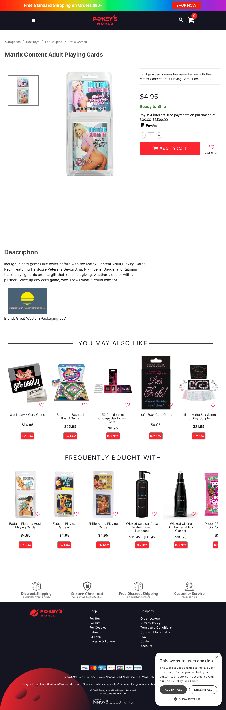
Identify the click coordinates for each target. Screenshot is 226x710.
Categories (13, 42)
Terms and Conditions (156, 627)
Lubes (94, 632)
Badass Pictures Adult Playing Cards (25, 525)
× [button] (216, 657)
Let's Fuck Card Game (155, 414)
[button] (33, 20)
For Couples (53, 42)
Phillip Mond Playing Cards (103, 525)
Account (146, 646)
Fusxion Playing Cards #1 (64, 525)
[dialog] (188, 679)
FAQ (143, 637)
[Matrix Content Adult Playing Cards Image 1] (90, 123)
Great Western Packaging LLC (41, 318)
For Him (95, 623)
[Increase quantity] (159, 135)
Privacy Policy (150, 623)
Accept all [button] (173, 689)
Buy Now (27, 435)
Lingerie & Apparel (102, 641)
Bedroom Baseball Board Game (70, 416)
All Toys (95, 637)
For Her (95, 618)
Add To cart (172, 148)
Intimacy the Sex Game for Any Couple (198, 416)
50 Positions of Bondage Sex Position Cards (113, 418)
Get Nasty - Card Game (27, 414)
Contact (146, 641)
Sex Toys (32, 42)
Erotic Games (77, 42)
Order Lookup (150, 618)
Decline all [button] (203, 689)
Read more (191, 681)
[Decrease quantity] (143, 135)
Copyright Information (155, 632)
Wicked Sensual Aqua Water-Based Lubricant (142, 527)
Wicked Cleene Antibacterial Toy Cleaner (180, 527)
